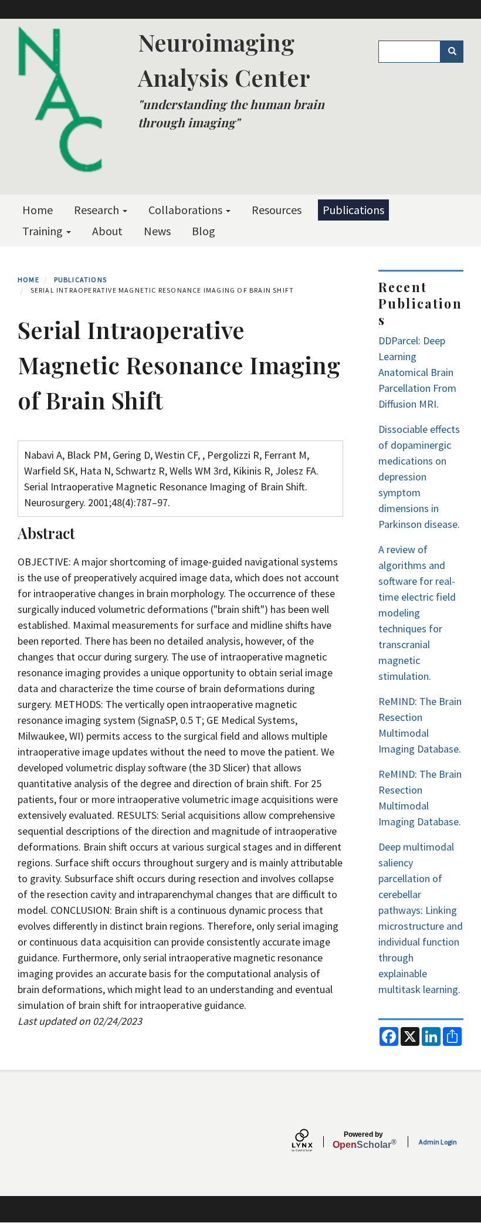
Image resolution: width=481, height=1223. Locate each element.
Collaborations (186, 209)
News (157, 230)
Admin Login (438, 1141)
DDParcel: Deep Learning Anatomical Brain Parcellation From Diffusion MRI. (417, 372)
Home (37, 209)
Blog (203, 230)
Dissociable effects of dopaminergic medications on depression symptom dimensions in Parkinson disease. (419, 476)
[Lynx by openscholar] (312, 1142)
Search (451, 51)
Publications (353, 209)
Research (97, 209)
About (107, 230)
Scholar (363, 1140)
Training (43, 230)
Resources (277, 209)
